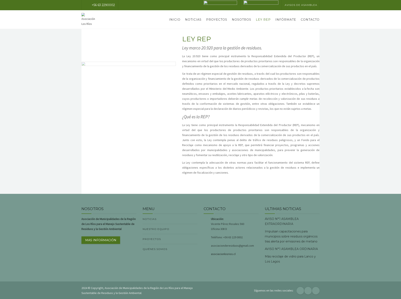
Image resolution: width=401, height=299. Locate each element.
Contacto (310, 19)
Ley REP (263, 19)
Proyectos (216, 19)
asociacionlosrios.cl (223, 254)
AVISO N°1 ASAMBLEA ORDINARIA (291, 249)
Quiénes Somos (155, 249)
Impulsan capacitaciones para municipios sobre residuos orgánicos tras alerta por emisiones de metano (291, 236)
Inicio (174, 19)
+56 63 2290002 (103, 5)
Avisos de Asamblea (301, 4)
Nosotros (241, 19)
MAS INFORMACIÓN (100, 240)
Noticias (193, 19)
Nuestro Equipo (156, 229)
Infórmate (285, 19)
